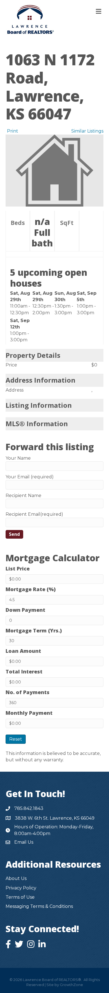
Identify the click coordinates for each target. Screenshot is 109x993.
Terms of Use (20, 897)
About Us (16, 878)
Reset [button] (15, 739)
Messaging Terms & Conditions (39, 906)
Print (12, 131)
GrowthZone (71, 984)
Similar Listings (87, 131)
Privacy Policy (21, 888)
